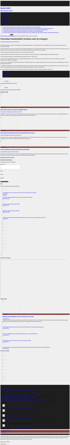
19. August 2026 (5, 328)
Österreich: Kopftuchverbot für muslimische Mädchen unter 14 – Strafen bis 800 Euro (20, 333)
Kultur (3, 25)
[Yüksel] (3, 406)
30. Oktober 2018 (5, 198)
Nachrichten (4, 13)
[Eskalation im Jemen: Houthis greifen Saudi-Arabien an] (4, 247)
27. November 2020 (4, 112)
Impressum (4, 389)
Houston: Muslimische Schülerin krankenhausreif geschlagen (14, 149)
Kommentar (2, 164)
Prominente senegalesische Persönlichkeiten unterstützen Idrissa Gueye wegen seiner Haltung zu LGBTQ (24, 217)
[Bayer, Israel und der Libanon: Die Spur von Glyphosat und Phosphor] (4, 243)
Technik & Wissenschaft (6, 21)
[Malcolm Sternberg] (3, 426)
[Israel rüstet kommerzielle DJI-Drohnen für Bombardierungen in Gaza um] (8, 129)
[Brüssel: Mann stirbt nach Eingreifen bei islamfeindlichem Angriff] (4, 250)
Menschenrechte (5, 76)
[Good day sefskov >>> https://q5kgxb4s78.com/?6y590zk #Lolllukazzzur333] (3, 421)
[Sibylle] (3, 416)
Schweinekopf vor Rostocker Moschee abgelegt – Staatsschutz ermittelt (16, 340)
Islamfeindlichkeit (5, 72)
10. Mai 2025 (2, 135)
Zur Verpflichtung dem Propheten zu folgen (15, 413)
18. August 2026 (5, 335)
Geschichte (4, 23)
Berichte (4, 19)
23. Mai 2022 (4, 218)
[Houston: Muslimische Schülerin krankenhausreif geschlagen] (3, 145)
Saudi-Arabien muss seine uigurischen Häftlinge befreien (13, 109)
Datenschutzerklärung (6, 387)
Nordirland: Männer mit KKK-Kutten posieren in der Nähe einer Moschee (17, 197)
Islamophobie (5, 75)
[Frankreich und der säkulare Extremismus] (4, 202)
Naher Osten (7, 18)
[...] (41, 321)
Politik (6, 17)
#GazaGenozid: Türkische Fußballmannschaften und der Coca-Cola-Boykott (20, 408)
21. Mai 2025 (4, 193)
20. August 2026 (5, 318)
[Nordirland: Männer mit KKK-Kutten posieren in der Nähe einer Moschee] (4, 195)
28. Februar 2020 (5, 205)
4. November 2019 (5, 212)
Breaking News (7, 14)
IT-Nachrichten (5, 22)
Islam (6, 15)
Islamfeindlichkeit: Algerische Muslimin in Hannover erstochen (17, 418)
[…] (35, 115)
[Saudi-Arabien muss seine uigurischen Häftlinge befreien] (8, 106)
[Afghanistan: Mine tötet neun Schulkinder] (4, 208)
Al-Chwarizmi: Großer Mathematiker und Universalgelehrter (43, 423)
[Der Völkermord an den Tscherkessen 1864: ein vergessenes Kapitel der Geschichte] (4, 190)
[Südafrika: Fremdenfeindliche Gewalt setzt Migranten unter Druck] (4, 223)
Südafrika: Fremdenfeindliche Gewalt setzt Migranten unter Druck (18, 316)
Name (1, 171)
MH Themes (24, 434)
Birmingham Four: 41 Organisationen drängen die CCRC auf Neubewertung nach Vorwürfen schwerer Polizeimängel (26, 347)
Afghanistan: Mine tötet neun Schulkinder (11, 210)
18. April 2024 (2, 41)
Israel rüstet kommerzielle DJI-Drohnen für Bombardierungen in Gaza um (17, 132)
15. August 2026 (5, 348)
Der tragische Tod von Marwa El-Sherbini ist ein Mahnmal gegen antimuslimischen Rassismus (19, 390)
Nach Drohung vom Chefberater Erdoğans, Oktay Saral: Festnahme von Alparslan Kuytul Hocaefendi (22, 326)
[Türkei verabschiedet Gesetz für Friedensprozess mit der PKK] (4, 240)
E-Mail (1, 174)
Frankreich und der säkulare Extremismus (11, 204)
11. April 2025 (2, 151)
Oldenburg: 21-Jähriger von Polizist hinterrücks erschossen (22, 428)
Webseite (2, 178)
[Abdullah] (3, 411)
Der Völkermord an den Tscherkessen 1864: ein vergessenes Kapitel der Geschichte (19, 192)
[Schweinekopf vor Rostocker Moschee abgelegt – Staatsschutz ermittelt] (4, 233)
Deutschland (4, 71)
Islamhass (4, 74)
